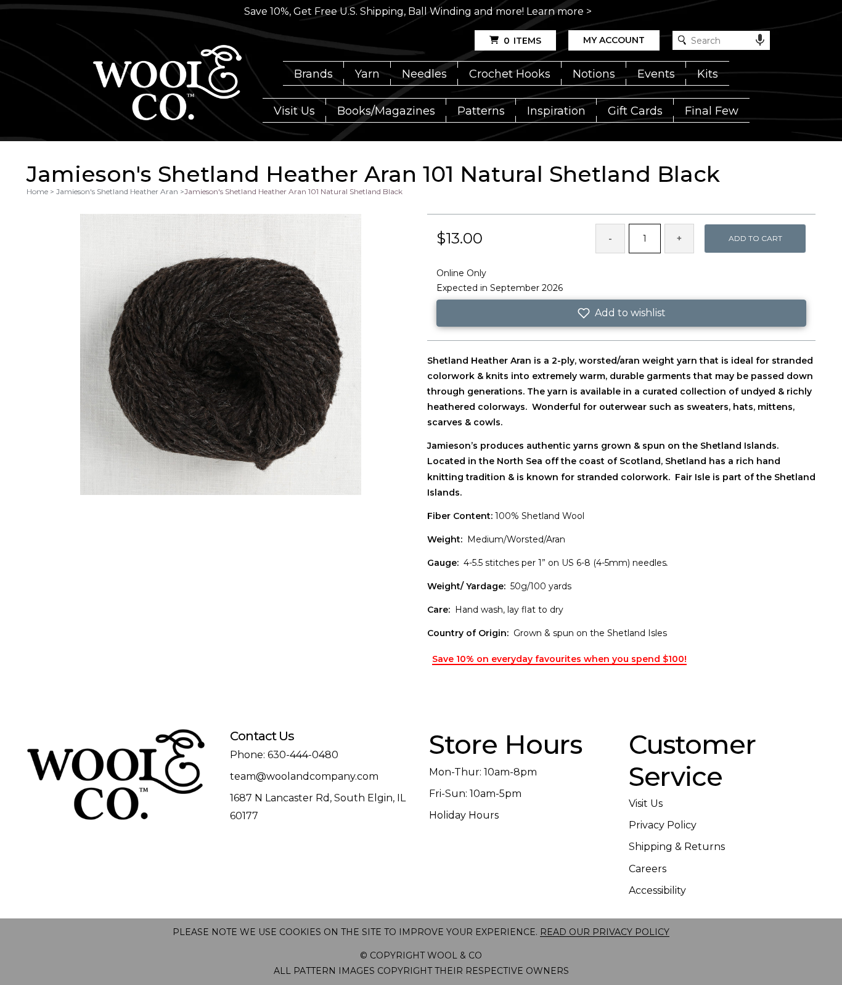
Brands (313, 74)
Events (656, 74)
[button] (621, 313)
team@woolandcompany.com (304, 776)
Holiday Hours (464, 815)
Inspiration (556, 111)
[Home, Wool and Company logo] (167, 83)
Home (37, 191)
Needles (424, 74)
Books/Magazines (386, 111)
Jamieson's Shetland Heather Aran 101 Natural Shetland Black (293, 191)
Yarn (367, 74)
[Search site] (682, 40)
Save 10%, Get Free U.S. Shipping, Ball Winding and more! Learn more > (418, 11)
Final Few (711, 111)
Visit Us (294, 111)
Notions (594, 74)
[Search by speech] (760, 40)
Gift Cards (635, 111)
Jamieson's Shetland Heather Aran (117, 191)
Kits (707, 74)
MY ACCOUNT (614, 40)
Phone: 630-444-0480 (284, 755)
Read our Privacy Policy (604, 932)
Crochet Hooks (509, 74)
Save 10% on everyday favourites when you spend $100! (559, 658)
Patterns (481, 111)
